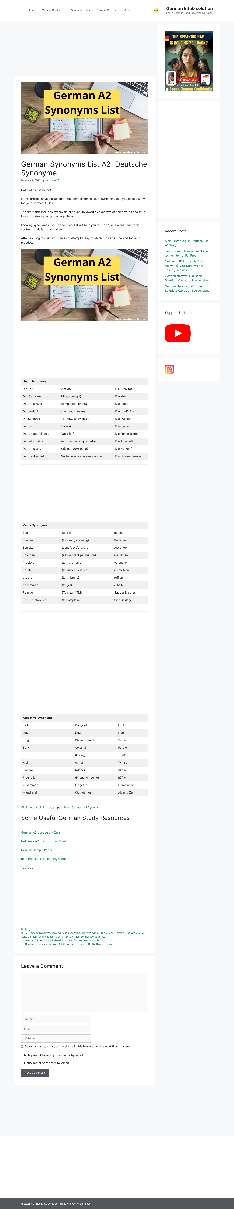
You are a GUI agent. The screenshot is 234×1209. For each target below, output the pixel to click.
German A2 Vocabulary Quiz (40, 832)
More (127, 10)
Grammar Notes (80, 10)
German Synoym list (67, 936)
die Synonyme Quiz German (97, 932)
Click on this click (33, 807)
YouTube (27, 867)
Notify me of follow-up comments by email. (54, 1055)
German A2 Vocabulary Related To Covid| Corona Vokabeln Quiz (62, 940)
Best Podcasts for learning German (45, 859)
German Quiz (105, 10)
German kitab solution (189, 8)
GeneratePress (81, 1203)
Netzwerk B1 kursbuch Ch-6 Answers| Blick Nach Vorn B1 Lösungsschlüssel (185, 266)
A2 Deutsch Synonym (37, 932)
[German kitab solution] (156, 10)
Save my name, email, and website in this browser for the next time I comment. (79, 1046)
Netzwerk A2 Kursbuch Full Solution (45, 841)
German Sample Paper (36, 850)
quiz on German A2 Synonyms (81, 807)
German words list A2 (92, 936)
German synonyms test (41, 936)
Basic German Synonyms (65, 932)
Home (31, 10)
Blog (27, 929)
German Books (51, 10)
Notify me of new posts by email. (47, 1063)
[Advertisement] (84, 48)
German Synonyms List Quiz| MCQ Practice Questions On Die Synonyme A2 (68, 943)
